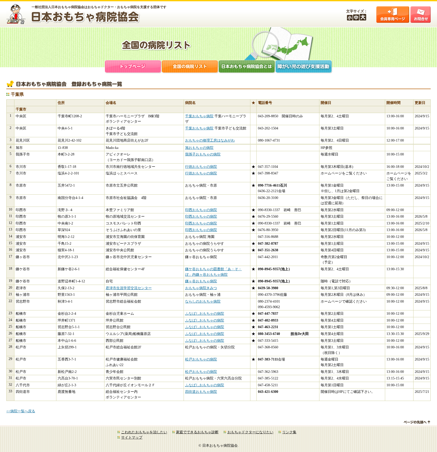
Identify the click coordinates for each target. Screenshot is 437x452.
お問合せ (420, 14)
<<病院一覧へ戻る (20, 411)
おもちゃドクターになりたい (250, 432)
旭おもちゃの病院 (199, 148)
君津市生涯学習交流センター (129, 288)
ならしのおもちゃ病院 (203, 301)
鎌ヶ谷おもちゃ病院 (201, 281)
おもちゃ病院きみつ (201, 288)
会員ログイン (392, 14)
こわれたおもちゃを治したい (144, 432)
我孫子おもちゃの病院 (203, 154)
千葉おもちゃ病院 (199, 116)
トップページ (133, 67)
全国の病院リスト (190, 67)
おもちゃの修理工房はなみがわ (210, 140)
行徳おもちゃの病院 (201, 167)
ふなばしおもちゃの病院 (204, 313)
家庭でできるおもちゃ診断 (197, 432)
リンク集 (289, 432)
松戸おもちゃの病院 (201, 359)
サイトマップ (131, 437)
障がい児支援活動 (303, 67)
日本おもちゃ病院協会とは (247, 67)
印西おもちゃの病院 (201, 210)
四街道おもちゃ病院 (201, 392)
